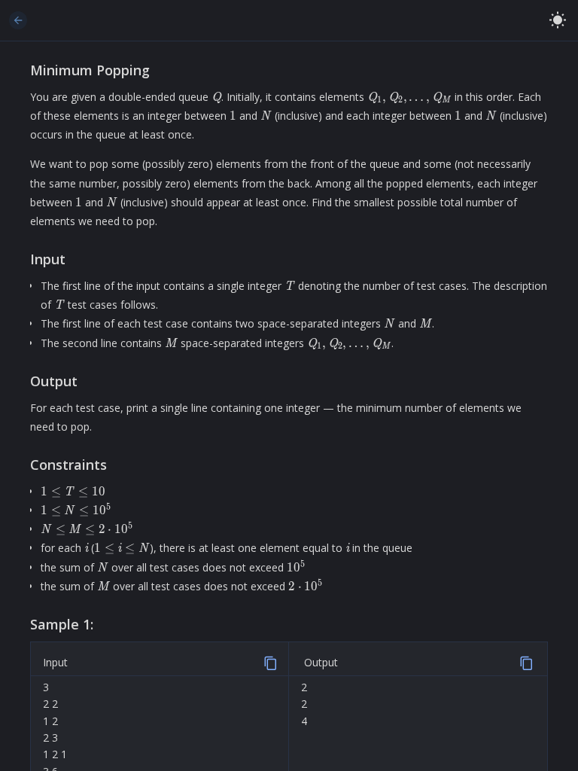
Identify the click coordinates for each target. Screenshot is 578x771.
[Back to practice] (18, 20)
